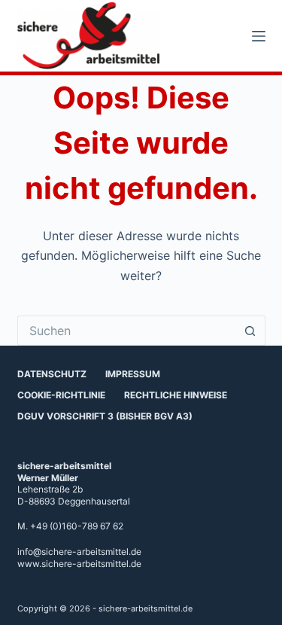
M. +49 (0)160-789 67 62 (70, 526)
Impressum (132, 374)
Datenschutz (51, 374)
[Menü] (258, 36)
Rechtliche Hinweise (175, 395)
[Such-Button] (250, 331)
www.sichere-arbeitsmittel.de (79, 563)
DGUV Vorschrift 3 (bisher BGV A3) (105, 416)
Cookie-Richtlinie (61, 395)
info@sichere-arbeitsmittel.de (79, 551)
